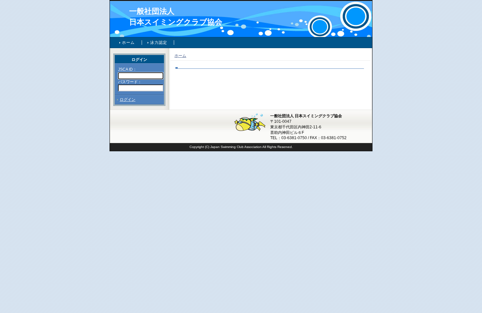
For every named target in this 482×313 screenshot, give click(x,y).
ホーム (128, 42)
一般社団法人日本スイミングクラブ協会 (175, 16)
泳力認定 (159, 42)
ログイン (127, 99)
